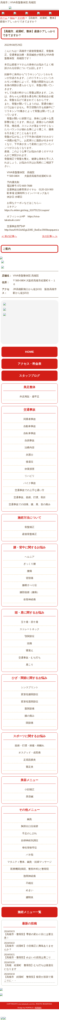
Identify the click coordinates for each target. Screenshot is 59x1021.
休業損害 (29, 468)
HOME (29, 351)
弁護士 (29, 454)
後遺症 (29, 461)
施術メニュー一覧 (29, 912)
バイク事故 (29, 483)
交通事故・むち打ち (30, 657)
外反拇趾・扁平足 (29, 396)
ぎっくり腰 (29, 563)
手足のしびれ (29, 833)
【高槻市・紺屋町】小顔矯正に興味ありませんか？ (28, 947)
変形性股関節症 (29, 701)
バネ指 (29, 854)
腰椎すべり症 (29, 585)
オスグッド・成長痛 (30, 752)
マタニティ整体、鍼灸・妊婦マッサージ (29, 861)
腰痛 (29, 571)
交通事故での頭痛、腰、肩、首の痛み (29, 504)
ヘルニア (29, 556)
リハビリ (29, 475)
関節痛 (29, 722)
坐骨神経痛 (29, 599)
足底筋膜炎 (29, 759)
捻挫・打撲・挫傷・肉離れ (29, 745)
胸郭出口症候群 (29, 826)
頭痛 (29, 643)
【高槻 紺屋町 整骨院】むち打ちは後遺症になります (28, 967)
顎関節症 (29, 636)
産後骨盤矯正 (29, 534)
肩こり (29, 664)
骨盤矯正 (29, 527)
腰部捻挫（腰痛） (29, 592)
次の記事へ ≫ (50, 236)
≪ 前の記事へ (9, 236)
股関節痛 (29, 708)
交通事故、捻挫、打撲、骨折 (30, 497)
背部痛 (29, 578)
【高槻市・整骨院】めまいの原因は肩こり (27, 957)
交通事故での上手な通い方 (29, 490)
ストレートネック (29, 629)
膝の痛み (29, 715)
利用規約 (38, 1008)
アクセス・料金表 (29, 363)
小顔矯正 (29, 789)
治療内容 (29, 447)
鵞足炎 (29, 766)
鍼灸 (29, 819)
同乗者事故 (29, 419)
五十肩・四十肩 (29, 622)
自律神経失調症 (29, 840)
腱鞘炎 (29, 897)
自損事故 (29, 440)
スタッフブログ (29, 375)
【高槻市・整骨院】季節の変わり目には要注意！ (28, 936)
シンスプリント (29, 687)
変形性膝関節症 (29, 694)
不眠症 (29, 883)
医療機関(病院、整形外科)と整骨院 (29, 868)
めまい (29, 890)
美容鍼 (29, 796)
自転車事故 (29, 433)
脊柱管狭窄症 (29, 847)
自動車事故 (29, 426)
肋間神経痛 (29, 876)
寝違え (29, 650)
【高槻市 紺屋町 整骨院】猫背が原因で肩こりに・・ (28, 978)
